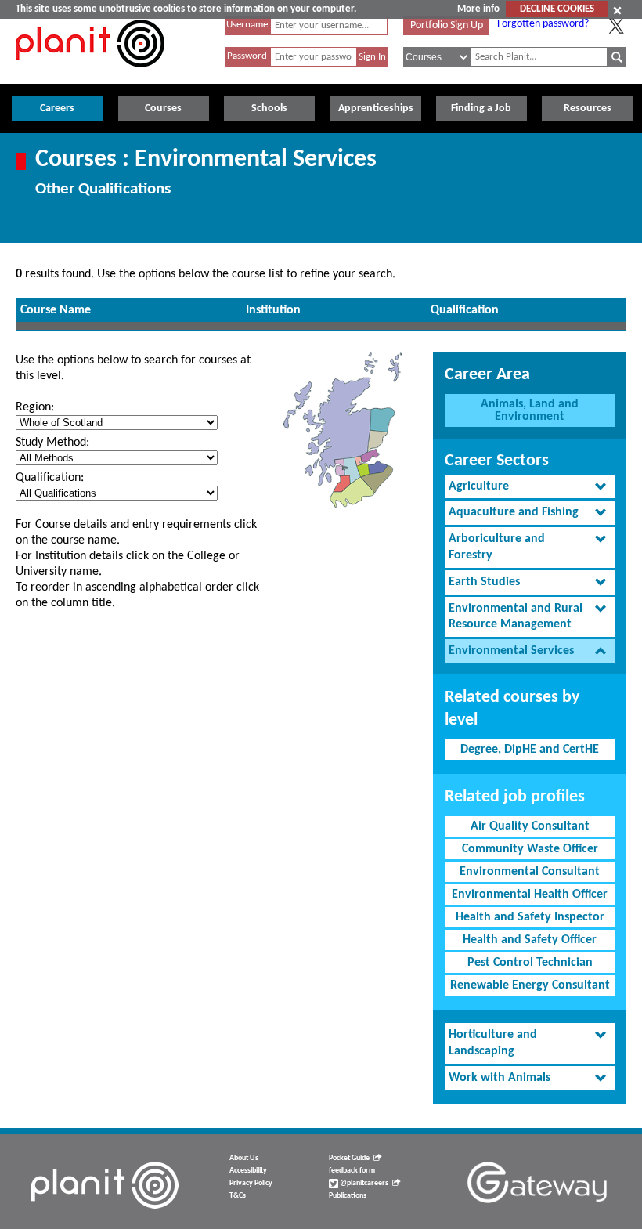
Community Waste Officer (530, 849)
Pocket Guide (349, 1158)
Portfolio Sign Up (446, 25)
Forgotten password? (543, 24)
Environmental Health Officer (530, 894)
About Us (243, 1158)
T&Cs (237, 1195)
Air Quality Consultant (530, 826)
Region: (35, 407)
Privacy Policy (250, 1183)
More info (478, 9)
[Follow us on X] (616, 26)
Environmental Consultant (530, 872)
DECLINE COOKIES (557, 9)
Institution (273, 310)
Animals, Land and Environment (530, 410)
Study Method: (52, 442)
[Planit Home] (90, 76)
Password (247, 56)
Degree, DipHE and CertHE (529, 749)
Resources (587, 108)
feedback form (352, 1170)
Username (247, 25)
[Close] (617, 10)
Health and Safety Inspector (530, 917)
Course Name (55, 310)
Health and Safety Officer (530, 940)
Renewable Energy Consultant (530, 985)
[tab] (530, 487)
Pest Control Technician (530, 962)
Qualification (465, 310)
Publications (347, 1195)
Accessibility (248, 1170)
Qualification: (50, 478)
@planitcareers (363, 1183)
